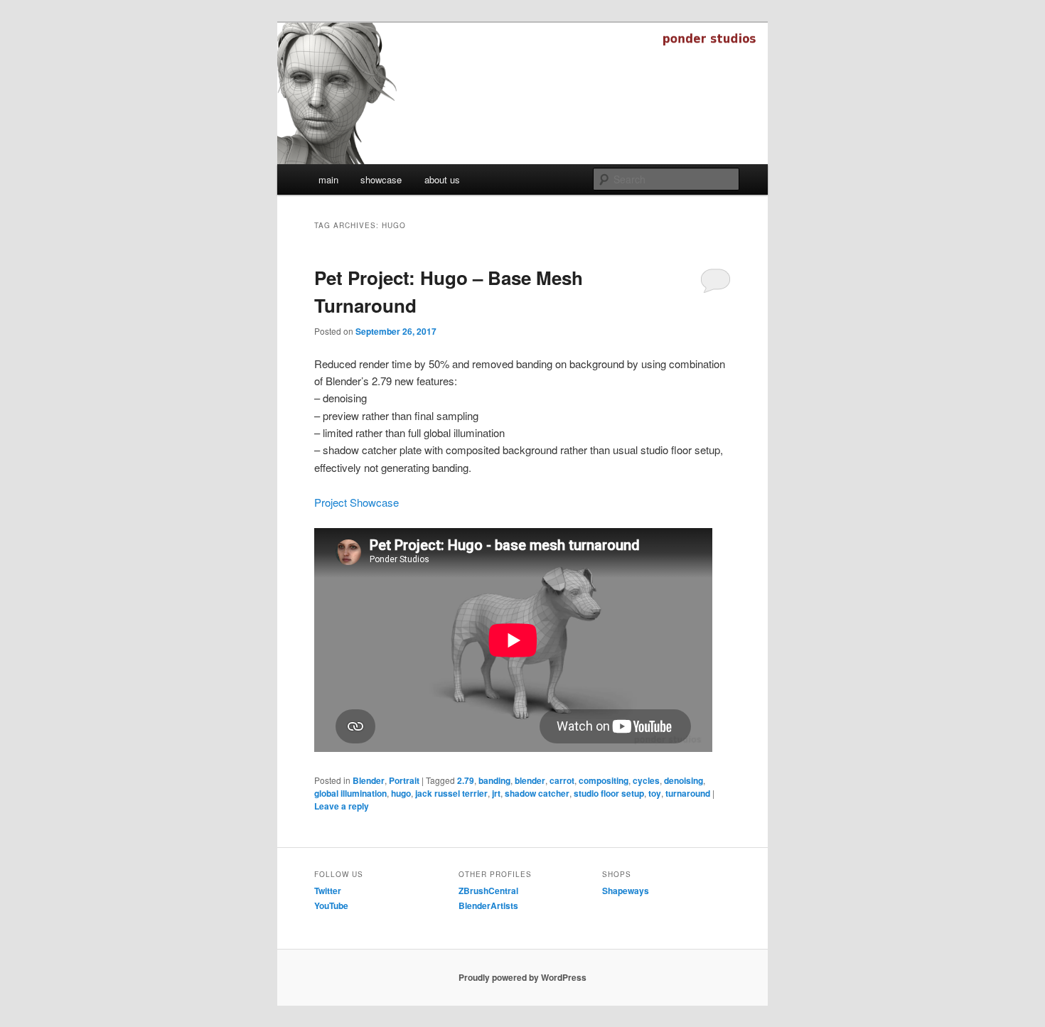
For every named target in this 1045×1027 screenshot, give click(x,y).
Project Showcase (356, 502)
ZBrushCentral (488, 890)
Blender (369, 780)
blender (530, 780)
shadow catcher (537, 793)
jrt (496, 793)
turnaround (687, 793)
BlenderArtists (488, 905)
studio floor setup (609, 793)
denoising (683, 780)
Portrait (404, 780)
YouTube (331, 905)
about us (442, 179)
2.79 (465, 780)
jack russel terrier (451, 793)
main (328, 179)
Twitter (327, 890)
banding (494, 780)
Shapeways (625, 890)
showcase (381, 179)
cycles (646, 780)
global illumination (350, 793)
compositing (603, 780)
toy (654, 793)
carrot (562, 780)
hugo (401, 793)
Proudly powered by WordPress (522, 977)
